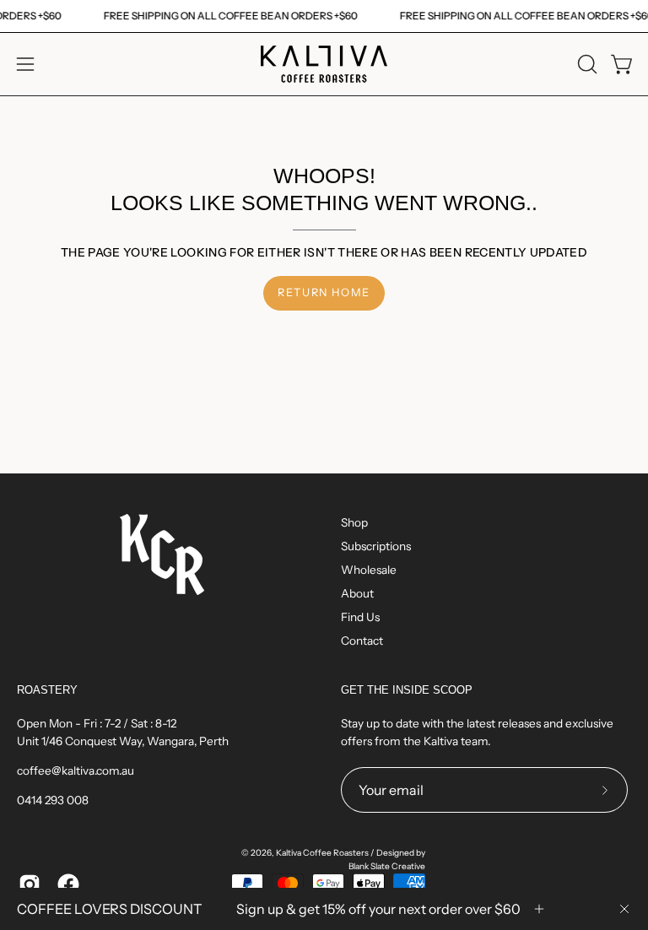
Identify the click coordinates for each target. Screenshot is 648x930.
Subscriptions (376, 546)
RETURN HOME (324, 292)
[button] (585, 64)
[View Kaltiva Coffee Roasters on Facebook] (68, 884)
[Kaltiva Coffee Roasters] (324, 64)
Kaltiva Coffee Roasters (322, 852)
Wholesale (369, 569)
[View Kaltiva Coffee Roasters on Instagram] (29, 884)
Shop (354, 522)
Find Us (360, 617)
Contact (362, 640)
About (357, 593)
